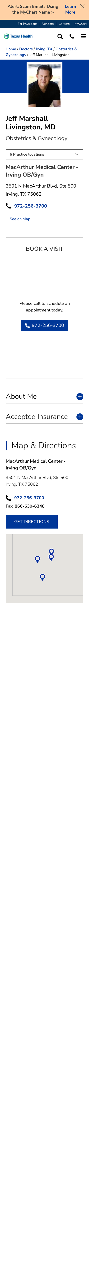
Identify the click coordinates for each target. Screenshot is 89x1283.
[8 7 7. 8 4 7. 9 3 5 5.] (71, 36)
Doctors (26, 49)
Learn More (70, 9)
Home (11, 49)
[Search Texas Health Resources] (60, 36)
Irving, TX (44, 49)
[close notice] (82, 5)
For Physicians (27, 24)
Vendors (48, 24)
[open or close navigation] (83, 36)
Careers (64, 24)
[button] (18, 36)
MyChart (81, 24)
